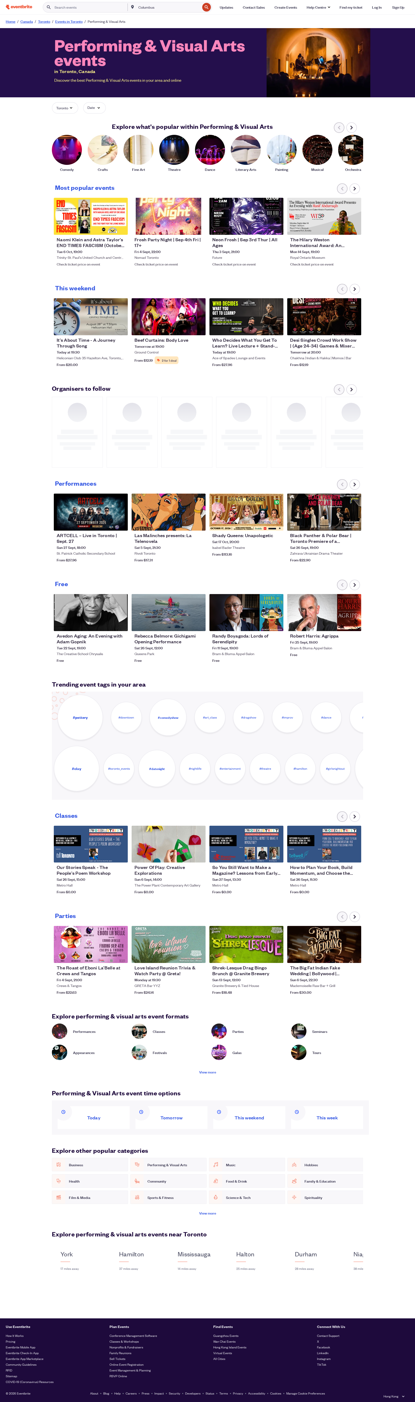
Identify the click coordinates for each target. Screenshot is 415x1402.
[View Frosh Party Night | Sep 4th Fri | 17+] (169, 216)
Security (174, 1393)
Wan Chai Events (224, 1341)
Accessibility (256, 1393)
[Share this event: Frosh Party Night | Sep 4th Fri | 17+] (199, 228)
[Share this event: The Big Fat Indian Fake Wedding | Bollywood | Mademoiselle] (354, 956)
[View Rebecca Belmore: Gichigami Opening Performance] (169, 612)
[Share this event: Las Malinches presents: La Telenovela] (199, 524)
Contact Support (328, 1335)
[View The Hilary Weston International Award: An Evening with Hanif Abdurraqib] (324, 216)
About (94, 1393)
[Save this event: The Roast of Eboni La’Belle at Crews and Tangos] (109, 956)
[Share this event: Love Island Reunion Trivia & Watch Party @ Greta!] (199, 956)
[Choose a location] (132, 7)
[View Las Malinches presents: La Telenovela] (169, 512)
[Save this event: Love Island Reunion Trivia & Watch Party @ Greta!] (187, 956)
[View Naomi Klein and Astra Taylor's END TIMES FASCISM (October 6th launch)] (91, 216)
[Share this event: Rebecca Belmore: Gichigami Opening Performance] (199, 624)
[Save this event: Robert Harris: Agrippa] (343, 624)
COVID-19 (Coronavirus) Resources (30, 1381)
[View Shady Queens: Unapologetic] (246, 512)
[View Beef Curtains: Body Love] (169, 316)
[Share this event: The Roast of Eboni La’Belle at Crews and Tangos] (121, 956)
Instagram (324, 1358)
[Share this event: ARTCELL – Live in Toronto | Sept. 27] (121, 524)
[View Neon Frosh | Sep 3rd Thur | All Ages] (246, 216)
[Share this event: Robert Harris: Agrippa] (354, 624)
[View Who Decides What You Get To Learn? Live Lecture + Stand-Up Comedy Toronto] (246, 316)
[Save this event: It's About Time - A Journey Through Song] (109, 328)
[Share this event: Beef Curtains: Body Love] (199, 328)
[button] (318, 7)
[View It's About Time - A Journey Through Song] (91, 316)
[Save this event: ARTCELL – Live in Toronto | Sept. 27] (109, 524)
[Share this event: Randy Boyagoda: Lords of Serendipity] (276, 624)
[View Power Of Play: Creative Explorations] (169, 844)
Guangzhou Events (225, 1335)
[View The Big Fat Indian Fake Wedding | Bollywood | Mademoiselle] (324, 944)
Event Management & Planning (130, 1370)
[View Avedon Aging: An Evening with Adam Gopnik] (91, 612)
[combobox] (168, 7)
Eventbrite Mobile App (20, 1347)
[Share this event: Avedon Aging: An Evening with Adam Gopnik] (121, 624)
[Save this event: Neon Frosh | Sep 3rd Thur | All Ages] (265, 228)
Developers (193, 1393)
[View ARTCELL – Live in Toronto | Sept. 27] (91, 512)
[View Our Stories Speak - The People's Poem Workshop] (91, 844)
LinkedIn (323, 1353)
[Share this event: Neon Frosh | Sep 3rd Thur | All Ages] (276, 228)
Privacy (238, 1393)
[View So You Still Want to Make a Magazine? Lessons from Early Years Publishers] (246, 844)
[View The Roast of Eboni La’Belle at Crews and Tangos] (91, 944)
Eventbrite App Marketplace (24, 1358)
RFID (9, 1370)
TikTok (321, 1364)
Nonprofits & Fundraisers (126, 1347)
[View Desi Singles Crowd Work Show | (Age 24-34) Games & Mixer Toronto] (324, 316)
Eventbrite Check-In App (22, 1353)
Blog (106, 1393)
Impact (159, 1393)
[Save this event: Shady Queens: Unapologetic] (265, 524)
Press (145, 1393)
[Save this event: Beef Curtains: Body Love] (187, 328)
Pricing (10, 1341)
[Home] (19, 7)
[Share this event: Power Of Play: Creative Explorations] (199, 856)
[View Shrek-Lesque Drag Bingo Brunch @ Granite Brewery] (246, 944)
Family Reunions (120, 1353)
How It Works (15, 1335)
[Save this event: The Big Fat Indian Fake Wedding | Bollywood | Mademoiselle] (343, 956)
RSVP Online (118, 1376)
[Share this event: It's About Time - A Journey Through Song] (121, 328)
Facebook (323, 1347)
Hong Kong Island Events (229, 1347)
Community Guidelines (21, 1364)
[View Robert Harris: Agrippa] (324, 612)
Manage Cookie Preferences (305, 1393)
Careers (131, 1393)
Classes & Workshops (124, 1341)
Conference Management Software (133, 1335)
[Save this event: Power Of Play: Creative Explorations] (187, 856)
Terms (223, 1393)
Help (117, 1393)
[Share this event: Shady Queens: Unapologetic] (276, 524)
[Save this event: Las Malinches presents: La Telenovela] (187, 524)
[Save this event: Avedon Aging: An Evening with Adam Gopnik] (109, 624)
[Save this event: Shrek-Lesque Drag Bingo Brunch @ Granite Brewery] (265, 956)
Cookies (275, 1393)
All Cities (219, 1358)
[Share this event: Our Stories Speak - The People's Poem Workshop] (121, 856)
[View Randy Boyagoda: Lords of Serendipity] (246, 612)
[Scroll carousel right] (351, 127)
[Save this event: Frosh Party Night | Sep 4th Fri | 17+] (187, 228)
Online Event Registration (127, 1364)
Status (210, 1393)
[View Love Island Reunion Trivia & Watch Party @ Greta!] (169, 944)
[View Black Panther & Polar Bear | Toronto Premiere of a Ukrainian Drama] (324, 512)
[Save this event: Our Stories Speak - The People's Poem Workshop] (109, 856)
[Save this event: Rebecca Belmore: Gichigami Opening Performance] (187, 624)
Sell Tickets (117, 1358)
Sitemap (11, 1376)
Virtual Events (222, 1353)
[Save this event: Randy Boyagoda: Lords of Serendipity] (265, 624)
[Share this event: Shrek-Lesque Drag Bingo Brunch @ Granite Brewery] (276, 956)
